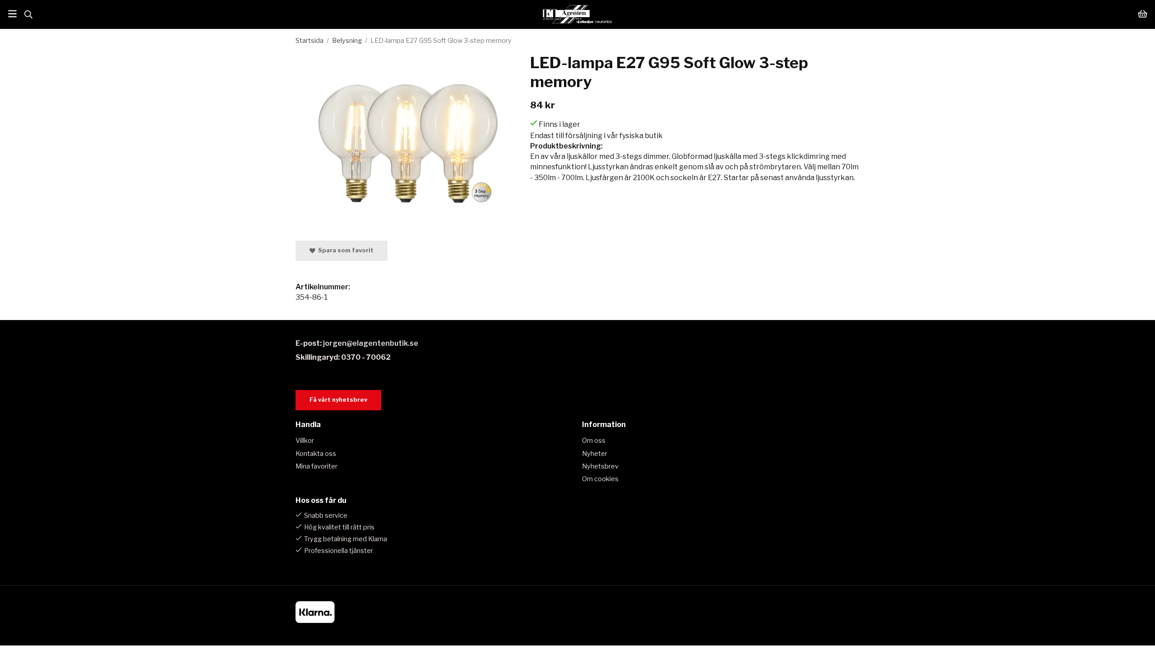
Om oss (593, 440)
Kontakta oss (316, 454)
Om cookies (600, 479)
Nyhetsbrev (600, 466)
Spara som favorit (344, 250)
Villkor (305, 440)
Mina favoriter (316, 466)
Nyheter (594, 454)
